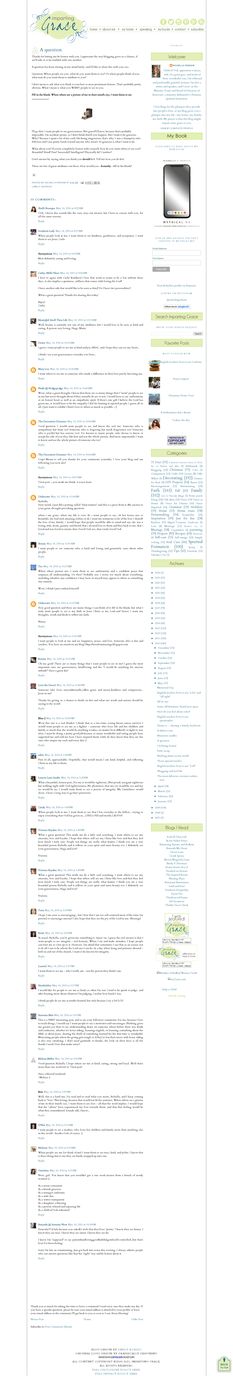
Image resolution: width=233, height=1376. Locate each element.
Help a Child (169, 989)
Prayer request (181, 379)
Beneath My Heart (176, 848)
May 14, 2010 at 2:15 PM (58, 910)
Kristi (41, 933)
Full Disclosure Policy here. (116, 1370)
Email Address (159, 248)
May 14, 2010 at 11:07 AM (61, 543)
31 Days (156, 462)
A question (163, 740)
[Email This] (86, 182)
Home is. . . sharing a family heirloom (179, 725)
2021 (158, 588)
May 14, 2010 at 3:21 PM (67, 1015)
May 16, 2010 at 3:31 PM (63, 1170)
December (164, 648)
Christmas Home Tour (181, 395)
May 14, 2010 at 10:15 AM (60, 343)
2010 (158, 643)
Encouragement (160, 486)
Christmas (176, 470)
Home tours (186, 511)
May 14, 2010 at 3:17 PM (61, 966)
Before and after (169, 466)
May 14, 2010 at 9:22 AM (69, 208)
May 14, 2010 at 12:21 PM (61, 659)
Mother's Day (191, 526)
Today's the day (181, 420)
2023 (158, 578)
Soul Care (173, 542)
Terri (41, 910)
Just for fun (185, 518)
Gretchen (43, 1170)
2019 (158, 598)
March (162, 791)
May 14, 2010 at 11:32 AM (65, 603)
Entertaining (187, 486)
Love (153, 526)
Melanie (43, 1148)
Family (197, 490)
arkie (41, 755)
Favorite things (176, 495)
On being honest (166, 746)
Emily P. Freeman (177, 863)
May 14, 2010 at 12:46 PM (71, 685)
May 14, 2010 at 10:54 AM (81, 421)
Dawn (41, 343)
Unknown (44, 496)
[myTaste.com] (177, 979)
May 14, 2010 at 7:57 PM (57, 1092)
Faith (155, 490)
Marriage (169, 526)
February (163, 796)
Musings (47, 187)
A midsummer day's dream (176, 412)
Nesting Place (177, 878)
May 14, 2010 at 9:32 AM (66, 253)
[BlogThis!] (89, 182)
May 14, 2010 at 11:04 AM (65, 496)
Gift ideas (169, 499)
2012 (158, 633)
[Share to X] (92, 182)
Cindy (41, 807)
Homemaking (160, 515)
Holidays (197, 507)
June (161, 678)
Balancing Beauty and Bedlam (176, 844)
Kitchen (155, 522)
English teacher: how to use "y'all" (176, 766)
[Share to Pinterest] (98, 182)
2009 (158, 807)
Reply (41, 221)
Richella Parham (183, 65)
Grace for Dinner (176, 503)
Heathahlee (44, 985)
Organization (177, 530)
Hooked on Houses (177, 871)
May (161, 683)
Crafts (174, 473)
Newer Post (37, 1319)
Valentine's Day (158, 554)
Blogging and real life (169, 771)
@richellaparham (177, 300)
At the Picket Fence (177, 840)
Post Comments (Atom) (58, 1326)
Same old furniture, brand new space (177, 706)
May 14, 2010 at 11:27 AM (57, 566)
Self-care (160, 537)
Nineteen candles (167, 735)
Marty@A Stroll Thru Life (52, 320)
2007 (158, 818)
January (162, 801)
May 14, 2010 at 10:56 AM (81, 454)
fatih (163, 496)
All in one (162, 701)
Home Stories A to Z (176, 867)
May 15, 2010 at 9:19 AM (62, 1148)
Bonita (42, 543)
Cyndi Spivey (176, 856)
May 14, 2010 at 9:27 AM (69, 231)
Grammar (175, 507)
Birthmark (191, 466)
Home (87, 1319)
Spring (191, 547)
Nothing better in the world (173, 756)
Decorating (172, 478)
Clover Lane (177, 852)
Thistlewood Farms (177, 897)
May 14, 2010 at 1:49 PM (71, 830)
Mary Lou (43, 369)
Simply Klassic (130, 1349)
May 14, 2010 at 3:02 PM (58, 933)
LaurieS (42, 966)
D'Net (41, 1125)
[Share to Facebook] (95, 182)
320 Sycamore (176, 901)
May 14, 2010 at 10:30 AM (64, 369)
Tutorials (192, 551)
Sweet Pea (176, 893)
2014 (158, 623)
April (161, 786)
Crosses (188, 473)
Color (195, 470)
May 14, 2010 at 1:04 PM (58, 755)
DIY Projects (174, 482)
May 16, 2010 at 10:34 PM (82, 1224)
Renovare (198, 533)
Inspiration (158, 518)
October (163, 658)
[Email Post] (82, 183)
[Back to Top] (224, 1365)
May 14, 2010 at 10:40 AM (78, 388)
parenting (196, 530)
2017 (158, 608)
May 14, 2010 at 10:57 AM (67, 477)
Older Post (137, 1319)
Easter (194, 482)
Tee (40, 566)
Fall (177, 491)
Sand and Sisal (177, 886)
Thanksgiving (159, 551)
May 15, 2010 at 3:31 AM (59, 1125)
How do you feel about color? (173, 711)
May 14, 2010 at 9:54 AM (73, 273)
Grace (183, 499)
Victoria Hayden (47, 830)
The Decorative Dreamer (52, 421)
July (160, 673)
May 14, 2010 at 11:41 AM (67, 636)
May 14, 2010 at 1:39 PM (74, 777)
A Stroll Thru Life (177, 837)
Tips (176, 551)
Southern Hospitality (177, 890)
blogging (156, 470)
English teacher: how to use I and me (181, 362)
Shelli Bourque (46, 208)
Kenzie (42, 659)
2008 (158, 812)
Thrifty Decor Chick (176, 905)
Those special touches (169, 761)
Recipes (180, 534)
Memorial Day (165, 687)
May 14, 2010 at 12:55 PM (60, 718)
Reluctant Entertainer (177, 882)
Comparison (158, 473)
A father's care (165, 730)
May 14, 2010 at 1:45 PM (59, 807)
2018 (158, 603)
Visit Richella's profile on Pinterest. (176, 285)
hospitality (188, 515)
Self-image (181, 537)
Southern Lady (46, 231)
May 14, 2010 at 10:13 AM (82, 320)
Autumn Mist (45, 1015)
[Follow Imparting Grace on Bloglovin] (177, 308)
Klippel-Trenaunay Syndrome (183, 522)
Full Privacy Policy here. (116, 1374)
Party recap (163, 751)
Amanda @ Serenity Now (52, 1224)
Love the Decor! (47, 685)
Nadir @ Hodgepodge (50, 388)
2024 (158, 572)
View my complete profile (177, 128)
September (164, 663)
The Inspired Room (177, 875)
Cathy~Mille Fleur (48, 273)
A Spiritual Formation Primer (181, 462)
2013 (158, 628)
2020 (158, 593)
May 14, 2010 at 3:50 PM (68, 1059)
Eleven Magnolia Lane (177, 859)
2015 (158, 618)
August (162, 668)
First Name (158, 258)
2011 (158, 638)
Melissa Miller (46, 1059)
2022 (158, 583)
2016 (158, 613)
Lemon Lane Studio (49, 777)
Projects (162, 534)
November (164, 653)
